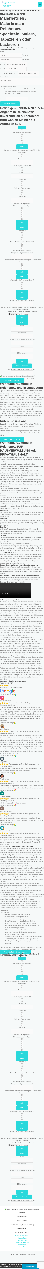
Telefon (3, 64)
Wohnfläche (22, 159)
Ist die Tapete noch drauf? (22, 166)
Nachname (25, 59)
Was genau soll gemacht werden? (22, 253)
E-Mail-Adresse (22, 353)
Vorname (25, 55)
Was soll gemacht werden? (22, 132)
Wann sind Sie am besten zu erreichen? (22, 339)
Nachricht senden (10, 103)
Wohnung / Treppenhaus (22, 188)
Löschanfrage (22, 1238)
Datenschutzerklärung (22, 1236)
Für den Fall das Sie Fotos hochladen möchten (22, 312)
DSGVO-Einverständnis (8, 86)
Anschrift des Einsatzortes (9, 73)
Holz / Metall (22, 179)
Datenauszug (22, 1240)
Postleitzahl (22, 332)
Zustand (22, 262)
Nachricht (3, 77)
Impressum (22, 1244)
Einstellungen (30, 1266)
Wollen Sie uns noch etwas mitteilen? (22, 300)
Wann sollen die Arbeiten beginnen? (22, 280)
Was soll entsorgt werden (22, 204)
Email (2, 69)
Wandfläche (22, 172)
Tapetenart (22, 231)
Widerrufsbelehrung (22, 1242)
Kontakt (22, 1247)
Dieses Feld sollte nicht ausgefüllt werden (22, 369)
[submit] (22, 127)
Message (3, 99)
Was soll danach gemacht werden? (22, 242)
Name (2, 51)
